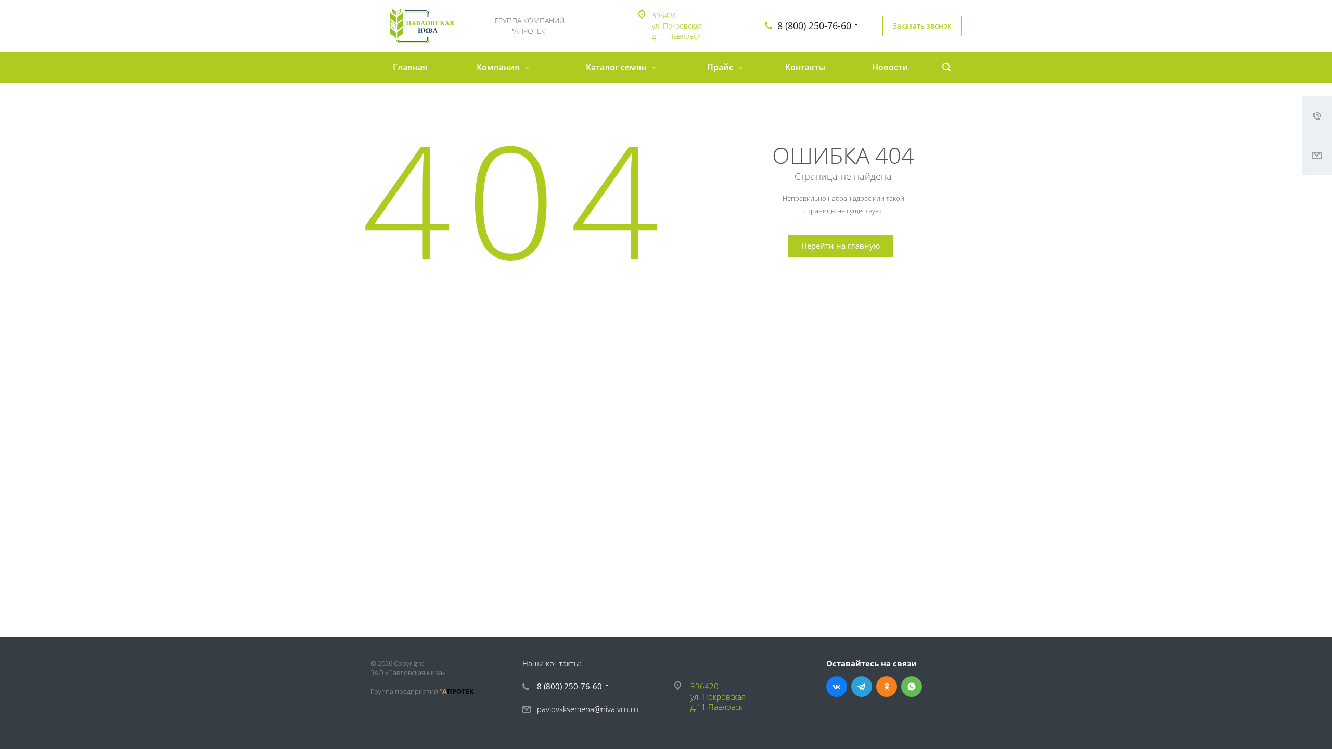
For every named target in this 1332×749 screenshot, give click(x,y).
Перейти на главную (840, 245)
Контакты (805, 67)
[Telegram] (861, 686)
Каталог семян (617, 67)
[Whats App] (911, 686)
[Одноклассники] (886, 686)
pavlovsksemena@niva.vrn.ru (587, 709)
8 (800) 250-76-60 (814, 25)
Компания (499, 67)
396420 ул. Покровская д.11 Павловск (677, 25)
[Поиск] (946, 67)
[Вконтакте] (836, 686)
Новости (890, 67)
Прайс (721, 67)
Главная (410, 67)
